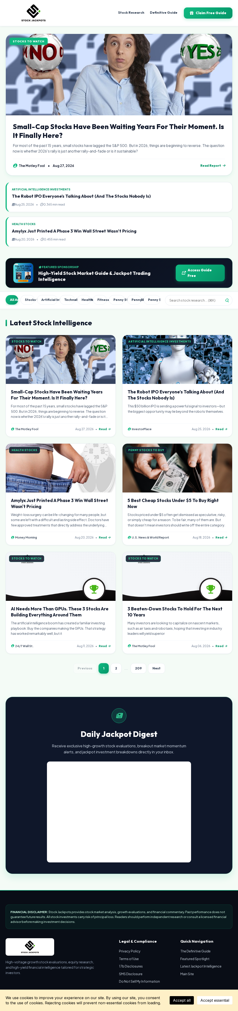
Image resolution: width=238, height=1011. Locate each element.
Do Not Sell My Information (139, 981)
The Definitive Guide (195, 951)
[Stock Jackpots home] (33, 13)
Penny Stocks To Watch (154, 300)
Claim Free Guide (211, 13)
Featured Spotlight (194, 959)
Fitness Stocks (102, 300)
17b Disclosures (131, 966)
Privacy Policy (130, 951)
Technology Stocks (69, 300)
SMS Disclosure (130, 974)
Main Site (187, 974)
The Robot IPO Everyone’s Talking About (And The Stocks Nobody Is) (81, 196)
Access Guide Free (200, 273)
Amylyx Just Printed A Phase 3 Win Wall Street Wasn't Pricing (74, 231)
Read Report (210, 165)
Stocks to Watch (30, 300)
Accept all (182, 1000)
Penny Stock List (137, 300)
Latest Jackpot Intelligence (200, 966)
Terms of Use (129, 959)
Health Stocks (86, 300)
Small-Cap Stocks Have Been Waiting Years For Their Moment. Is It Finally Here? (118, 131)
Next (156, 668)
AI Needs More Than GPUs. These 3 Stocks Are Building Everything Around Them (60, 612)
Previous (85, 668)
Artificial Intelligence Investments (49, 300)
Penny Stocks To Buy (119, 300)
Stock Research (131, 12)
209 (138, 668)
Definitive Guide (163, 12)
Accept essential (214, 1000)
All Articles (14, 300)
